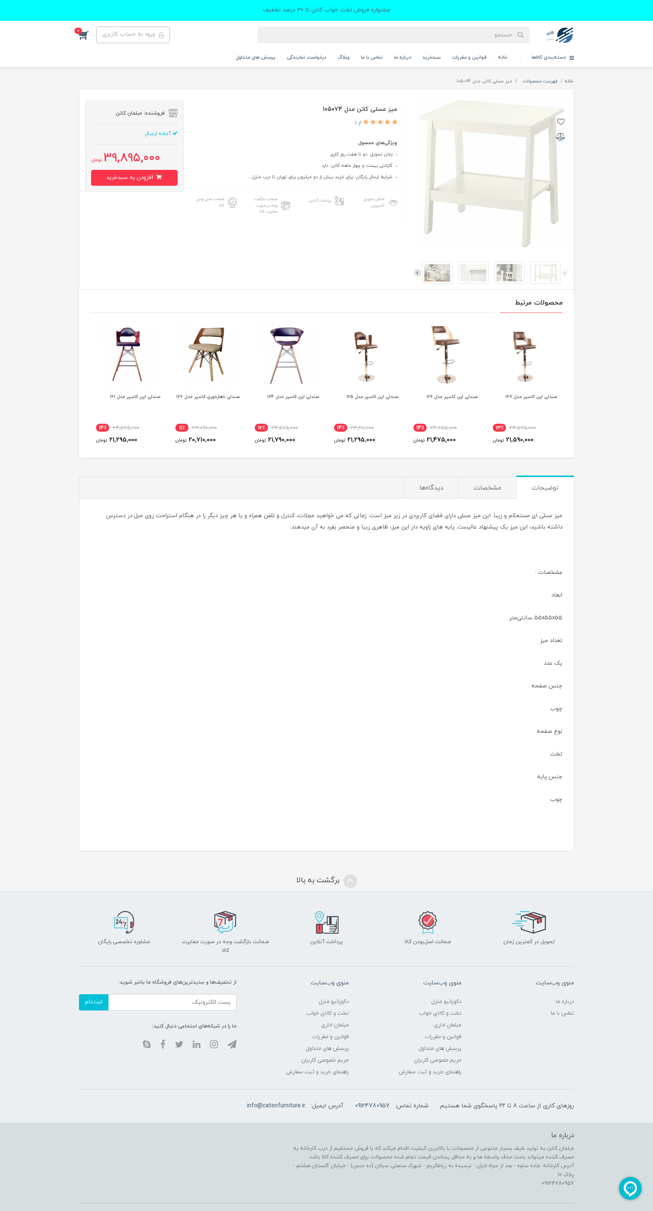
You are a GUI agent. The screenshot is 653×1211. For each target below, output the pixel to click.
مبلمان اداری (447, 1025)
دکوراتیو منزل (446, 1001)
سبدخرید (431, 57)
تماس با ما (372, 57)
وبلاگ (344, 57)
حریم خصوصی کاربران (437, 1060)
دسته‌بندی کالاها (550, 57)
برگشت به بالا (319, 880)
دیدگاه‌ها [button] (431, 488)
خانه (502, 57)
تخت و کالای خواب (440, 1013)
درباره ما (402, 57)
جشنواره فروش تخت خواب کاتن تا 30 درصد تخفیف (326, 10)
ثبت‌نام (93, 1002)
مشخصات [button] (487, 488)
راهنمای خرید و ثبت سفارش (430, 1072)
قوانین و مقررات (469, 57)
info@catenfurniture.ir (276, 1106)
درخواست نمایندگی (306, 57)
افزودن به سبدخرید (130, 178)
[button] (87, 34)
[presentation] (565, 273)
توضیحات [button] (545, 488)
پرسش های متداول (255, 57)
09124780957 (372, 1106)
